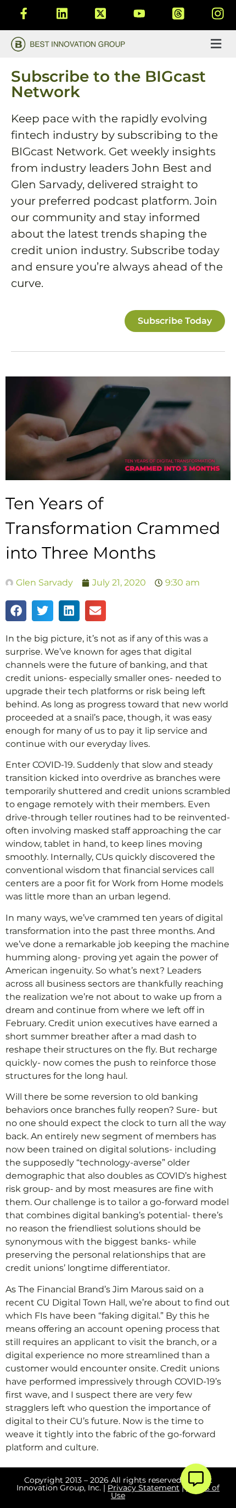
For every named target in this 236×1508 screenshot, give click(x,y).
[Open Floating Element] (196, 1479)
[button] (215, 43)
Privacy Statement (143, 1488)
